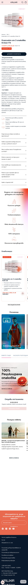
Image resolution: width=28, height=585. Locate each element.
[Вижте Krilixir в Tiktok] (6, 529)
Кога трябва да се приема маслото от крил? (11, 166)
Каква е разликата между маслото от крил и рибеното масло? (11, 143)
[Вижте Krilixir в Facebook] (10, 529)
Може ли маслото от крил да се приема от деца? (10, 158)
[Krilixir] (14, 2)
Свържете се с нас (7, 542)
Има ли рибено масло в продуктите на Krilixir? (11, 150)
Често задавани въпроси (9, 537)
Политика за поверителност (10, 552)
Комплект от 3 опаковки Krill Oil (11, 279)
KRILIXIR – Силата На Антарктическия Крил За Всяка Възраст (13, 441)
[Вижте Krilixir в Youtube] (13, 529)
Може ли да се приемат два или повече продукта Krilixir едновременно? (10, 174)
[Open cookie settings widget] (3, 582)
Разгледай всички (14, 304)
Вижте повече (14, 457)
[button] (22, 2)
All (7, 34)
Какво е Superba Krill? (7, 182)
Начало (3, 34)
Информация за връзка (8, 560)
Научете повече (7, 388)
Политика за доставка (8, 558)
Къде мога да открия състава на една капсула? (11, 135)
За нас (3, 540)
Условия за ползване (7, 555)
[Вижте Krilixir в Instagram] (3, 529)
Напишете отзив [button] (14, 408)
